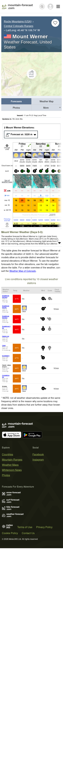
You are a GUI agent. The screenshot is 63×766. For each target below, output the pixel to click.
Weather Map (46, 101)
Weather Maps (10, 465)
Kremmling (5, 356)
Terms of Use (24, 527)
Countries (7, 454)
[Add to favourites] (55, 23)
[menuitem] (16, 101)
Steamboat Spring (5, 306)
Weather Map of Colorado (22, 270)
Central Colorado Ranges (18, 26)
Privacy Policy (44, 527)
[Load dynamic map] (31, 74)
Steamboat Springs (5, 296)
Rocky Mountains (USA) (18, 21)
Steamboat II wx (6, 327)
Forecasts (16, 101)
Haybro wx (5, 336)
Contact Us (28, 533)
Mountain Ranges (12, 459)
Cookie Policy (10, 533)
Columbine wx (5, 376)
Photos (16, 107)
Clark (3, 345)
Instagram (38, 459)
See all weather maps (7, 181)
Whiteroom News (12, 470)
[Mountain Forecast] (17, 6)
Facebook (38, 454)
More (46, 107)
